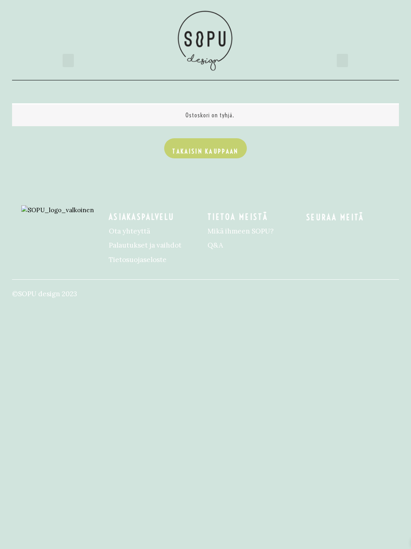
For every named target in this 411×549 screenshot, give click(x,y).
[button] (68, 60)
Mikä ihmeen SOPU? (241, 231)
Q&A (215, 245)
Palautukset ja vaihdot (145, 245)
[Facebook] (314, 234)
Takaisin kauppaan (205, 151)
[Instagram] (331, 234)
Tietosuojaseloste (138, 259)
